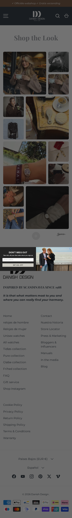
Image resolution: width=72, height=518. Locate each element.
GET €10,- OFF (18, 265)
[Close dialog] (70, 249)
